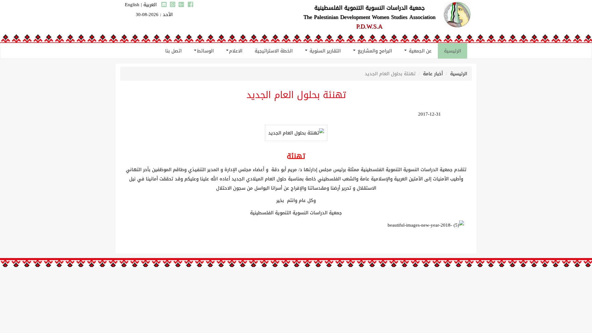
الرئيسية (452, 51)
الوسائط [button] (205, 51)
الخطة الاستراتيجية (274, 51)
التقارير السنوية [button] (324, 51)
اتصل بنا (173, 51)
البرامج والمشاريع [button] (374, 51)
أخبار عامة (433, 73)
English (132, 4)
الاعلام (235, 51)
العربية (150, 4)
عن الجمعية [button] (419, 51)
